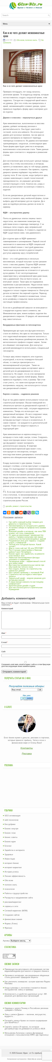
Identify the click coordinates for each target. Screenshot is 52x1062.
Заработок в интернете (15, 850)
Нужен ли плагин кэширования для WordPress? (26, 1022)
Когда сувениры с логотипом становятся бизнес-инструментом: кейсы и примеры (26, 989)
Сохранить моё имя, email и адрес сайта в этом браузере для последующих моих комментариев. (25, 665)
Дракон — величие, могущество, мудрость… (25, 1015)
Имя (3, 633)
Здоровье (9, 854)
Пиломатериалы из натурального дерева (27, 526)
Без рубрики (10, 824)
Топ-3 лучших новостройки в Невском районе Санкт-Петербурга (25, 551)
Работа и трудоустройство (16, 893)
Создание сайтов (12, 915)
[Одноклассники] (9, 512)
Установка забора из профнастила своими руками (27, 529)
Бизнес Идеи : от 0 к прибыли (29, 1053)
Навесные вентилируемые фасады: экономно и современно (24, 558)
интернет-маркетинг (13, 867)
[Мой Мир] (13, 512)
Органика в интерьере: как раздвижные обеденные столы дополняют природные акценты (27, 976)
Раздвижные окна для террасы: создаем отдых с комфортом (26, 542)
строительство (25, 506)
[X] (17, 512)
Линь (7, 1014)
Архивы (6, 941)
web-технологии (11, 820)
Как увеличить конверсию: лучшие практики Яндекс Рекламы (27, 983)
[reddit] (21, 512)
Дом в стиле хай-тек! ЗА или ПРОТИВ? (26, 548)
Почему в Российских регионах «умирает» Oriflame (26, 1009)
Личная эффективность (15, 876)
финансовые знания (13, 919)
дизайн (9, 506)
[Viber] (29, 512)
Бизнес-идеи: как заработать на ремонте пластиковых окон (26, 555)
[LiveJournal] (25, 512)
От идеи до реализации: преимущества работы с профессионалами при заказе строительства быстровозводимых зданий (27, 537)
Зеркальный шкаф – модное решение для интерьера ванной (27, 579)
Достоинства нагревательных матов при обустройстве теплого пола (26, 566)
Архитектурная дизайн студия (22, 586)
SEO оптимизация (12, 816)
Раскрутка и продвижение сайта (19, 898)
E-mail (4, 642)
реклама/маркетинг (13, 902)
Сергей (8, 1027)
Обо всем (20, 40)
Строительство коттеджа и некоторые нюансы (25, 575)
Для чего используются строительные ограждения (25, 588)
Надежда (9, 1008)
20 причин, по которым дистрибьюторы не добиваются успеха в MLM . (25, 1028)
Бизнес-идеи (10, 841)
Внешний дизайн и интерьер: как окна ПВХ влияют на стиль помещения (27, 532)
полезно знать (31, 40)
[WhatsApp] (33, 512)
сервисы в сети (11, 906)
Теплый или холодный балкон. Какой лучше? (25, 545)
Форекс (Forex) (11, 924)
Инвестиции (10, 859)
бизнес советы (11, 837)
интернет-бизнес (12, 863)
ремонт (16, 506)
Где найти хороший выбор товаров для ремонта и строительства (26, 523)
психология (10, 889)
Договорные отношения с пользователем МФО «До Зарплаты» (27, 1034)
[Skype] (37, 512)
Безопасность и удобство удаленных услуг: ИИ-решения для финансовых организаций (26, 995)
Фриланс (8, 928)
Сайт (3, 652)
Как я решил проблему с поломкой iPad (26, 572)
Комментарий (7, 609)
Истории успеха (11, 872)
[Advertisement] (27, 787)
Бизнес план (10, 833)
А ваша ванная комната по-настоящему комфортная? (26, 583)
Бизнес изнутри (11, 829)
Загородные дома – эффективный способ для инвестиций (27, 562)
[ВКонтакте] (4, 512)
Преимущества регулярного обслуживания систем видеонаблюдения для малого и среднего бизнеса (27, 970)
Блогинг (8, 846)
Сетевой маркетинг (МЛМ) (16, 911)
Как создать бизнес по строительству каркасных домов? (25, 570)
